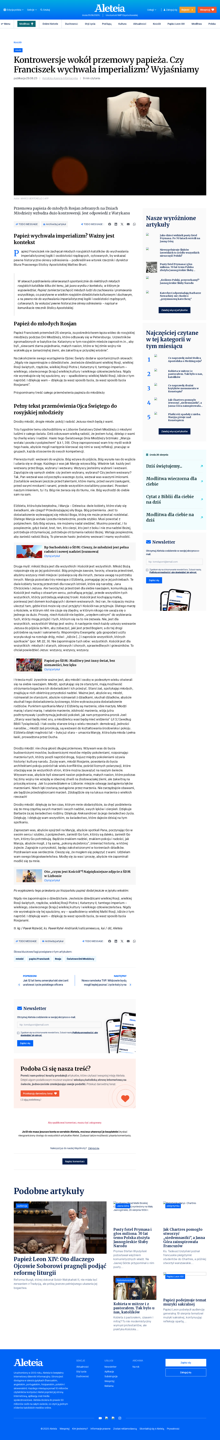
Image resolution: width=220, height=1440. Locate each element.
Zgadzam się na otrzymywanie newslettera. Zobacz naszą (59, 1034)
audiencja (22, 1205)
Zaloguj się (171, 9)
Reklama (108, 1386)
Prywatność (173, 1428)
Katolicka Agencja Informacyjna (60, 78)
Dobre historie (50, 23)
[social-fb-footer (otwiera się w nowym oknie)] (106, 1418)
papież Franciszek (39, 958)
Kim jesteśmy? (80, 1428)
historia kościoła (125, 1280)
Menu (7, 23)
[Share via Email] (128, 224)
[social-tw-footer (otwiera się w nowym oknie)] (113, 1418)
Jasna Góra (123, 1205)
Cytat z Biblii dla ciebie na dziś (170, 499)
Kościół (157, 23)
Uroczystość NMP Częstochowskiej (122, 15)
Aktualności (139, 23)
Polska (212, 23)
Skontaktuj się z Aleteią (152, 1428)
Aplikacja (109, 1371)
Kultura (122, 23)
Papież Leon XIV (176, 23)
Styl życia (90, 23)
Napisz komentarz (75, 1161)
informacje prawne (101, 1428)
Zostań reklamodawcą (125, 1428)
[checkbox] (18, 1033)
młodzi (20, 958)
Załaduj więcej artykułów (174, 310)
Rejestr (185, 9)
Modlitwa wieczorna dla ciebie (171, 481)
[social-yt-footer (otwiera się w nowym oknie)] (100, 1418)
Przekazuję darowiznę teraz (38, 1093)
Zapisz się (25, 1043)
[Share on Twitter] (122, 224)
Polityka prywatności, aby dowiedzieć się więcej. (173, 572)
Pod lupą (107, 23)
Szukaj (46, 9)
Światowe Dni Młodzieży (80, 958)
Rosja (58, 958)
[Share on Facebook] (109, 224)
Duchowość (71, 23)
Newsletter (110, 1366)
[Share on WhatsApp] (134, 224)
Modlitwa (24, 23)
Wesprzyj (205, 9)
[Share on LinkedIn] (115, 224)
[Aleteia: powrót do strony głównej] (110, 8)
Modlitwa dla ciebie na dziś (170, 517)
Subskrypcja (110, 1376)
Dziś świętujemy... (164, 466)
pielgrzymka (173, 1205)
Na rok (136, 1366)
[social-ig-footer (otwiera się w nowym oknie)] (119, 1418)
